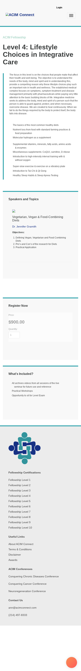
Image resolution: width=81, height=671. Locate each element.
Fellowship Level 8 (19, 516)
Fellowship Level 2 (19, 485)
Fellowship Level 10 (20, 527)
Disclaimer (14, 554)
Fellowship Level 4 (19, 495)
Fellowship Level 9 (19, 522)
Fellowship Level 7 (19, 511)
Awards (12, 559)
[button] (10, 237)
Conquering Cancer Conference (27, 583)
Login (59, 7)
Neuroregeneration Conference (27, 591)
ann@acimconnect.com (22, 607)
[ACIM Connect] (20, 15)
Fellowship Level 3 (19, 490)
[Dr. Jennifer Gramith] (40, 211)
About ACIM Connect (20, 544)
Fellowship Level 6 (19, 506)
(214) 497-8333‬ (17, 615)
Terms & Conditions (20, 549)
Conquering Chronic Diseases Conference (33, 576)
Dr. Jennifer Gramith (24, 226)
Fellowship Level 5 (19, 501)
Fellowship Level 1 (19, 479)
